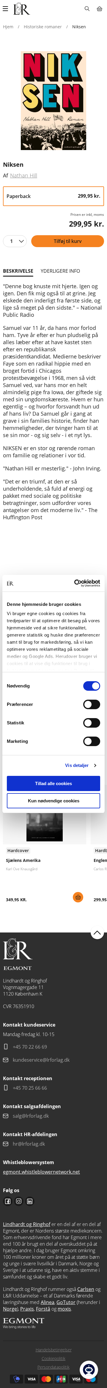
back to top (97, 932)
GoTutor (65, 1302)
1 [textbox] (11, 241)
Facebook (7, 1201)
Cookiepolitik (53, 1358)
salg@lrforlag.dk (31, 1116)
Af (5, 175)
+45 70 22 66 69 (30, 1047)
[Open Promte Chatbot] (89, 1370)
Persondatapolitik (53, 1367)
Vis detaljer (77, 765)
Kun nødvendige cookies (53, 800)
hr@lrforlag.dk (29, 1144)
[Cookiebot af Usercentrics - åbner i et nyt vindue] (75, 583)
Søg (87, 8)
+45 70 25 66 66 (30, 1088)
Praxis (27, 1309)
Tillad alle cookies (53, 783)
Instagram (18, 1201)
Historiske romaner (43, 26)
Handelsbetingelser (54, 1350)
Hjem (8, 26)
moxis (64, 1309)
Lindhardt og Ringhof (26, 1224)
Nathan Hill (23, 175)
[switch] (91, 704)
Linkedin (29, 1201)
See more (44, 846)
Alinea (47, 1302)
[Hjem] (21, 9)
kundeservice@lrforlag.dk (41, 1060)
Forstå (43, 1309)
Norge (10, 1309)
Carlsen (85, 1289)
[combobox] (15, 241)
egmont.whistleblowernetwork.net (41, 1172)
